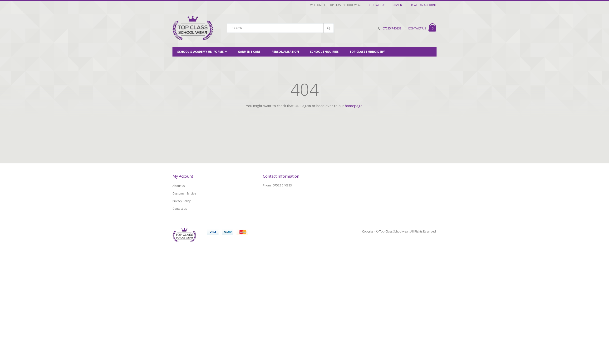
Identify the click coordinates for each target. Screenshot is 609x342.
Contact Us (377, 5)
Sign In (397, 5)
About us (178, 186)
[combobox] (280, 28)
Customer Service (184, 193)
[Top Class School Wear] (192, 28)
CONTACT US (417, 28)
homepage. (354, 105)
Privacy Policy (181, 201)
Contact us (179, 209)
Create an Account (423, 5)
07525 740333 (392, 28)
